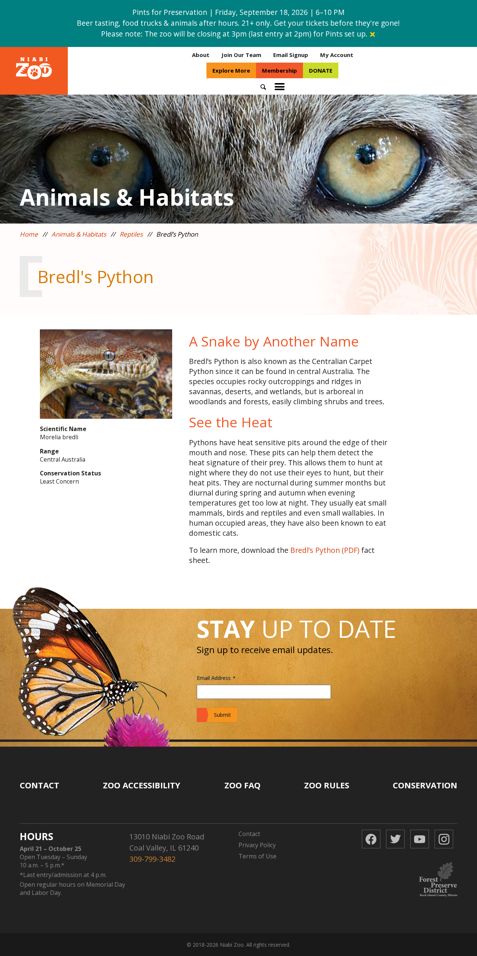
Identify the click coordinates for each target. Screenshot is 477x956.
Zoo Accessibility (141, 785)
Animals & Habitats (78, 234)
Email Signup (290, 54)
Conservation (425, 785)
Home (29, 234)
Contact (39, 785)
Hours (36, 836)
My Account (336, 54)
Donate (320, 70)
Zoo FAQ (242, 785)
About (200, 54)
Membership (279, 70)
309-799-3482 (152, 859)
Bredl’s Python (315, 550)
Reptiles (131, 234)
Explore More (231, 70)
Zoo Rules (326, 785)
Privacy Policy (257, 845)
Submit (222, 714)
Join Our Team (241, 54)
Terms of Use (257, 856)
